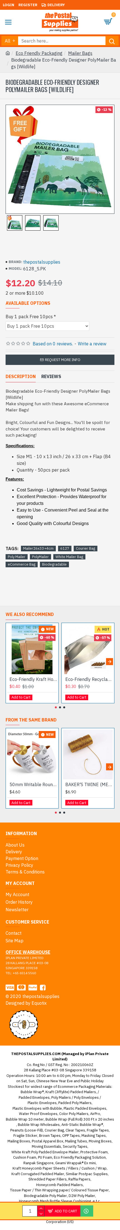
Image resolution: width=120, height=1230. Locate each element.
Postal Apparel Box (47, 1141)
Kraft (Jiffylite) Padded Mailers (70, 1092)
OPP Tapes (71, 1135)
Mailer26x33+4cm (38, 548)
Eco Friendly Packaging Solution (80, 1157)
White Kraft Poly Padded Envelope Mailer (45, 1152)
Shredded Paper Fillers (47, 1179)
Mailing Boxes (19, 1141)
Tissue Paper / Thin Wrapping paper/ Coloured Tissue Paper (59, 1190)
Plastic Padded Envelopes (85, 1108)
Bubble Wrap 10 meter (25, 1119)
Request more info (62, 359)
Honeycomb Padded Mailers (59, 1184)
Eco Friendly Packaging (39, 53)
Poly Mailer (16, 556)
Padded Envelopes (34, 1097)
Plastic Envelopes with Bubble (37, 1108)
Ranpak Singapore (38, 1163)
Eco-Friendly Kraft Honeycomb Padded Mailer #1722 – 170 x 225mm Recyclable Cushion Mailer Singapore (33, 679)
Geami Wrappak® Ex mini (75, 1163)
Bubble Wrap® (32, 1092)
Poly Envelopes (86, 1097)
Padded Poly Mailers (75, 1102)
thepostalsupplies (41, 262)
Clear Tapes (75, 1130)
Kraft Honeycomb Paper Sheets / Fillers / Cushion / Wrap (60, 1168)
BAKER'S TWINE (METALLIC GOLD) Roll (89, 784)
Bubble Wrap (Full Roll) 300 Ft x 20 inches (79, 1119)
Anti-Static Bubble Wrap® (82, 1124)
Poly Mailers (61, 1097)
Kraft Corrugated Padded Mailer (37, 1174)
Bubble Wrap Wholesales (39, 1124)
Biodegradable (54, 564)
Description (21, 376)
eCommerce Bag (21, 564)
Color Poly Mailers (73, 1113)
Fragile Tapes (98, 1130)
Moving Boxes (100, 1141)
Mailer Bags (80, 53)
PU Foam (45, 1157)
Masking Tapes (93, 1135)
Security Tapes (75, 1146)
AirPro (95, 1113)
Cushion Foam (24, 1157)
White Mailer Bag (69, 556)
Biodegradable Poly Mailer (45, 1195)
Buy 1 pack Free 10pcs (29, 316)
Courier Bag (85, 548)
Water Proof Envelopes (38, 1113)
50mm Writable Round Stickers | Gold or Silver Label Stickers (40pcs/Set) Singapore (33, 784)
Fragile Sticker (25, 1135)
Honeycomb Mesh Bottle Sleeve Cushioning (55, 1201)
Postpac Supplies (93, 1174)
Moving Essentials (46, 1146)
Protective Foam (94, 1152)
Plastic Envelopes (42, 1102)
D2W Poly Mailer (82, 1195)
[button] (10, 661)
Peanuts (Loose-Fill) (26, 1130)
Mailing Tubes (76, 1141)
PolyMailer (40, 556)
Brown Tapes (50, 1135)
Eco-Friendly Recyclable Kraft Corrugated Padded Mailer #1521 (89, 679)
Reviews (51, 376)
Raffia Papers (79, 1179)
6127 (64, 548)
